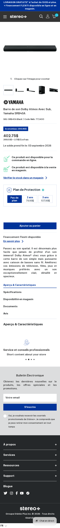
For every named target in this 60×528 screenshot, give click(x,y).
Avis (5, 313)
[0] (54, 16)
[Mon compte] (47, 16)
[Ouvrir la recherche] (41, 16)
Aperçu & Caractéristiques (19, 285)
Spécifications (12, 292)
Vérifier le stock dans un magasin (23, 178)
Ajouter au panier (30, 226)
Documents (10, 306)
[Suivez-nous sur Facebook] (17, 493)
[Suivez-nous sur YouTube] (22, 493)
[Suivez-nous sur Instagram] (11, 493)
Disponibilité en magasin (18, 299)
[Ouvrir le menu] (5, 16)
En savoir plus (11, 241)
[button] (4, 525)
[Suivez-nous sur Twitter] (5, 493)
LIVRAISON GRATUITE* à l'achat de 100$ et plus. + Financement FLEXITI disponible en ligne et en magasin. (30, 5)
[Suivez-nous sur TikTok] (28, 493)
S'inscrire (30, 407)
